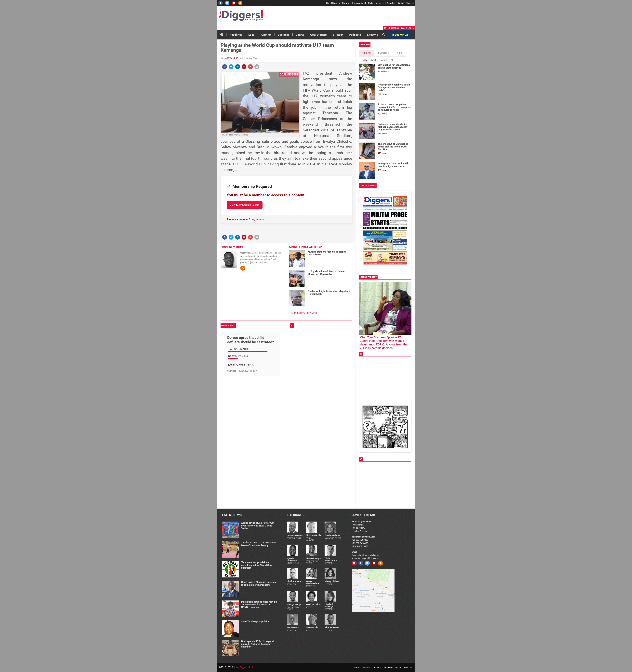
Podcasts (355, 34)
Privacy (398, 667)
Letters (356, 667)
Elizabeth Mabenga (329, 605)
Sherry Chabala (332, 581)
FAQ (403, 27)
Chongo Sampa (294, 604)
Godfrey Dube (231, 58)
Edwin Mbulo (312, 627)
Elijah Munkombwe (331, 559)
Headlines (235, 34)
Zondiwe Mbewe (332, 535)
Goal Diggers (318, 34)
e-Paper (338, 34)
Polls (370, 3)
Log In (411, 27)
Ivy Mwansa (293, 627)
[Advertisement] (351, 17)
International (360, 3)
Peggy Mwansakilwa (312, 582)
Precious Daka (313, 604)
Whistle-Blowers (406, 3)
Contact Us (388, 667)
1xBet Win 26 (399, 34)
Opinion (266, 34)
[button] (224, 66)
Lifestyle (372, 34)
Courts (300, 34)
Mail (406, 667)
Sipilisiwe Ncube (313, 535)
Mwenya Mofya (313, 558)
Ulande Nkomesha (292, 559)
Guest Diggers (333, 3)
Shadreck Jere (294, 581)
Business (284, 34)
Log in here (257, 219)
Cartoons (346, 3)
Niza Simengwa (332, 627)
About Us (379, 3)
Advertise (391, 3)
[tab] (366, 53)
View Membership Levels (244, 205)
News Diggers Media (243, 667)
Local (251, 34)
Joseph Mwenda (295, 535)
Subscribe (394, 27)
